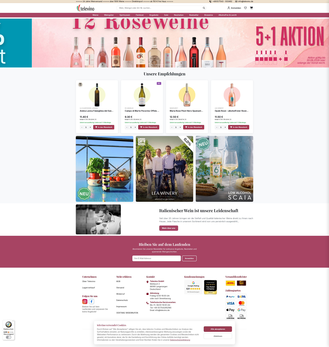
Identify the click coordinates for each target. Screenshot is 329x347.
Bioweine (208, 15)
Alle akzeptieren (218, 329)
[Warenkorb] (251, 8)
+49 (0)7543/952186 (162, 308)
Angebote (153, 15)
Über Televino (88, 281)
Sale (166, 15)
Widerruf (120, 294)
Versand (120, 287)
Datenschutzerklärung (180, 340)
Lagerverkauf (88, 287)
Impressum (121, 306)
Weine (95, 15)
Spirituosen (125, 15)
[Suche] (204, 8)
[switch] (8, 337)
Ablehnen (218, 336)
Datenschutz (122, 300)
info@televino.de (162, 310)
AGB (118, 281)
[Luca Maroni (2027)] (80, 84)
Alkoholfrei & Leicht (228, 15)
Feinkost (140, 15)
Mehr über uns (168, 228)
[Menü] (13, 321)
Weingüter (109, 15)
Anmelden (189, 258)
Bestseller (194, 15)
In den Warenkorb (105, 127)
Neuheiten (179, 15)
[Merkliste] (245, 8)
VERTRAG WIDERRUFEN (127, 313)
